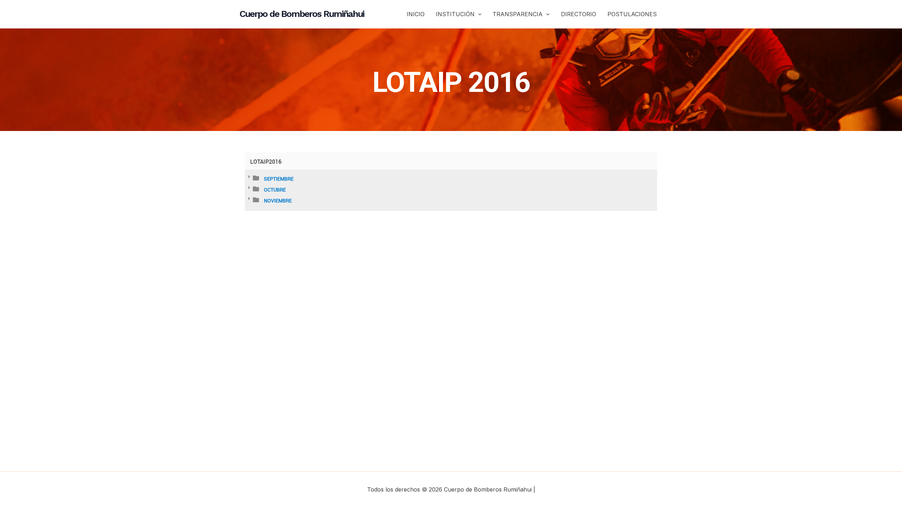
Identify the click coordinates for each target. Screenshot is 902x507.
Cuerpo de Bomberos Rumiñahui (302, 13)
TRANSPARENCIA (518, 14)
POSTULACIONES (632, 14)
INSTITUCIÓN (455, 14)
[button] (478, 14)
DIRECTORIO (578, 14)
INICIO (416, 14)
